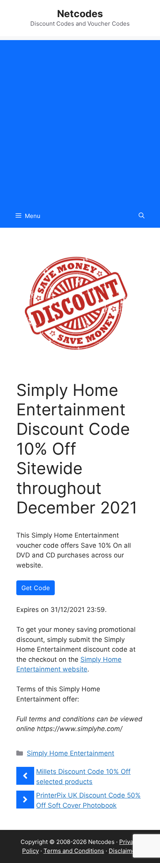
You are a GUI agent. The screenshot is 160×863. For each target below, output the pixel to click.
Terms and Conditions (73, 850)
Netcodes (80, 13)
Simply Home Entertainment (70, 753)
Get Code (35, 588)
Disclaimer (123, 850)
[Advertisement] (80, 120)
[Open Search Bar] (141, 216)
